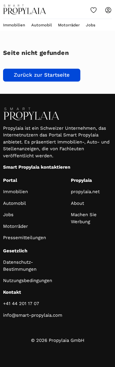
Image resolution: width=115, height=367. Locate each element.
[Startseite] (24, 9)
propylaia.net (85, 191)
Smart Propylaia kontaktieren (36, 167)
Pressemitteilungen (24, 237)
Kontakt (12, 292)
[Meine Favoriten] (93, 10)
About (77, 203)
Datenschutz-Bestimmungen (19, 265)
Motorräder (69, 25)
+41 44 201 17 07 (21, 303)
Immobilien (14, 25)
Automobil (41, 25)
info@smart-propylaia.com (32, 315)
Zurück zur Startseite (42, 75)
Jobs (90, 25)
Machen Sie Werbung (84, 218)
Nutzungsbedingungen (27, 280)
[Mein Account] (108, 10)
